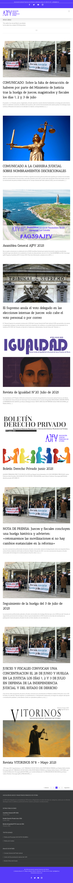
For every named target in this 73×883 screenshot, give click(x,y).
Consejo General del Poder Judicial (13, 853)
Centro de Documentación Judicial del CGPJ (15, 857)
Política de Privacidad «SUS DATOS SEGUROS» (16, 837)
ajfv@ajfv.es (55, 2)
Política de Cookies (9, 841)
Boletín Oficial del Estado (11, 861)
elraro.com (39, 873)
